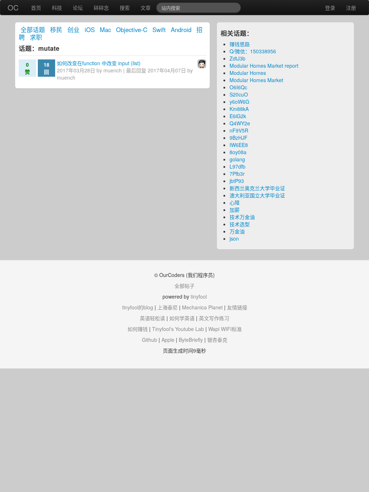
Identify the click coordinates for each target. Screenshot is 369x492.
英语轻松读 (152, 318)
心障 (235, 202)
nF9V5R (239, 130)
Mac (105, 29)
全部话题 (33, 29)
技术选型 (240, 224)
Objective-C (131, 29)
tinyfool (199, 296)
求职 (36, 37)
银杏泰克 (217, 339)
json (234, 238)
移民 (56, 29)
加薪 (235, 209)
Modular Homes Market (256, 80)
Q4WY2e (240, 123)
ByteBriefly (191, 339)
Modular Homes (248, 72)
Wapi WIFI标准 (225, 328)
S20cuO (239, 94)
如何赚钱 (138, 328)
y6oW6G (239, 101)
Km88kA (239, 108)
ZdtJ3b (237, 58)
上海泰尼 (167, 307)
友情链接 (237, 307)
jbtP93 (237, 180)
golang (237, 159)
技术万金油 (242, 216)
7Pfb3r (237, 173)
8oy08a (238, 152)
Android (181, 29)
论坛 (78, 7)
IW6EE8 (239, 144)
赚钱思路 (240, 44)
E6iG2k (238, 116)
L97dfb (237, 166)
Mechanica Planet (202, 307)
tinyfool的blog (137, 307)
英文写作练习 (214, 318)
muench (112, 70)
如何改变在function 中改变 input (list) (99, 63)
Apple (167, 339)
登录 (330, 7)
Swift (159, 29)
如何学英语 (182, 318)
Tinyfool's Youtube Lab (178, 328)
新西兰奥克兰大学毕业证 (257, 188)
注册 (351, 7)
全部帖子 (184, 285)
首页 (36, 7)
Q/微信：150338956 (253, 51)
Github (149, 339)
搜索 (125, 7)
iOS (90, 29)
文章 (146, 7)
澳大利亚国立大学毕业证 (257, 195)
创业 (73, 29)
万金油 (237, 231)
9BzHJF (239, 137)
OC (13, 7)
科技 (57, 7)
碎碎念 (101, 7)
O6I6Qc (238, 87)
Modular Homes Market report (264, 65)
